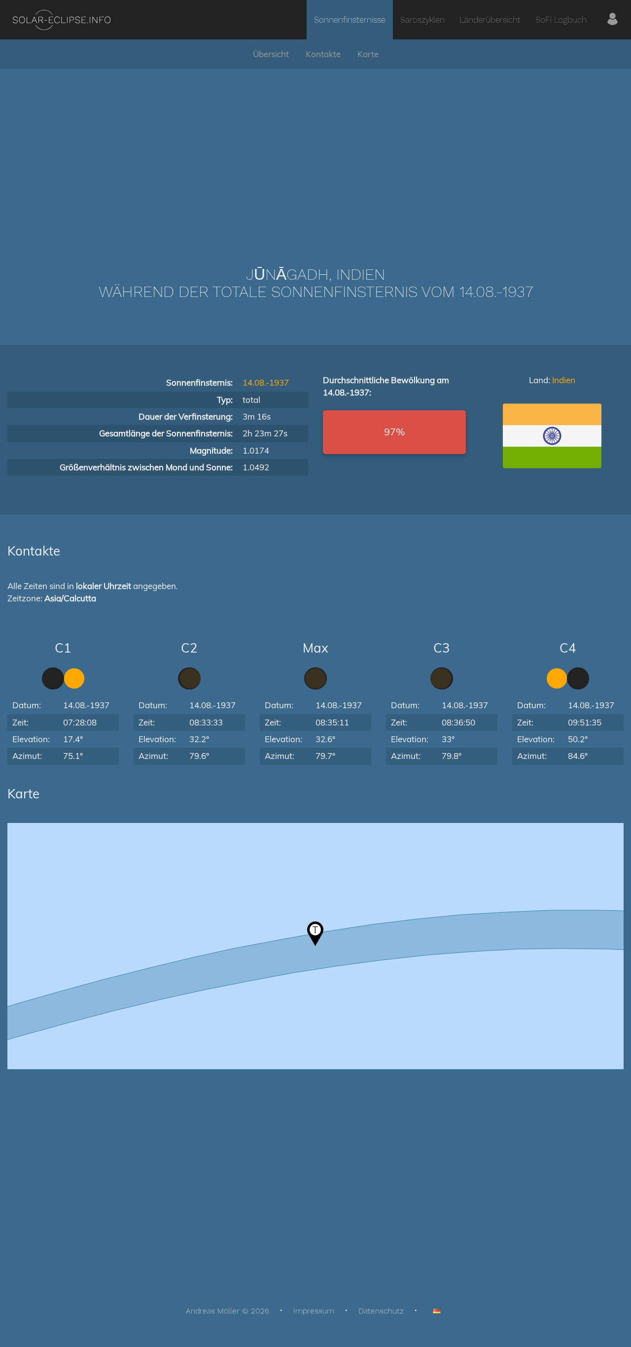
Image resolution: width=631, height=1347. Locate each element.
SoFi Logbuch (561, 20)
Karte (368, 54)
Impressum (313, 1310)
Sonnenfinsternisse (350, 20)
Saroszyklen (422, 20)
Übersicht (271, 54)
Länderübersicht (490, 20)
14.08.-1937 (266, 382)
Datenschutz (381, 1310)
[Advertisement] (315, 153)
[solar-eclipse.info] (61, 20)
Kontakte (323, 54)
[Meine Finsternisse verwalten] (612, 19)
